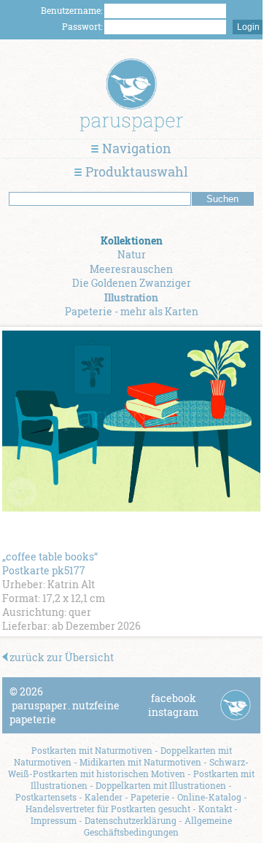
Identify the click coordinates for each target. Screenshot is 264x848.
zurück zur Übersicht (61, 657)
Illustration (131, 297)
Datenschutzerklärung (130, 820)
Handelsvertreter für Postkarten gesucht (108, 808)
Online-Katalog (209, 797)
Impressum (54, 820)
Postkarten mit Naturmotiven (91, 750)
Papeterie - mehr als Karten (131, 311)
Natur (131, 254)
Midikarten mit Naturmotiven (140, 762)
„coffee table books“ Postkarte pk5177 (50, 563)
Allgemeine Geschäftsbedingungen (158, 826)
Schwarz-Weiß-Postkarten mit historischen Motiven (128, 767)
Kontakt (215, 808)
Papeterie (150, 797)
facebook (173, 698)
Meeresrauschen (131, 269)
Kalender (104, 797)
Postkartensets (46, 797)
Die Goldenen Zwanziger (131, 283)
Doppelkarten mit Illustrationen (161, 785)
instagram (173, 712)
